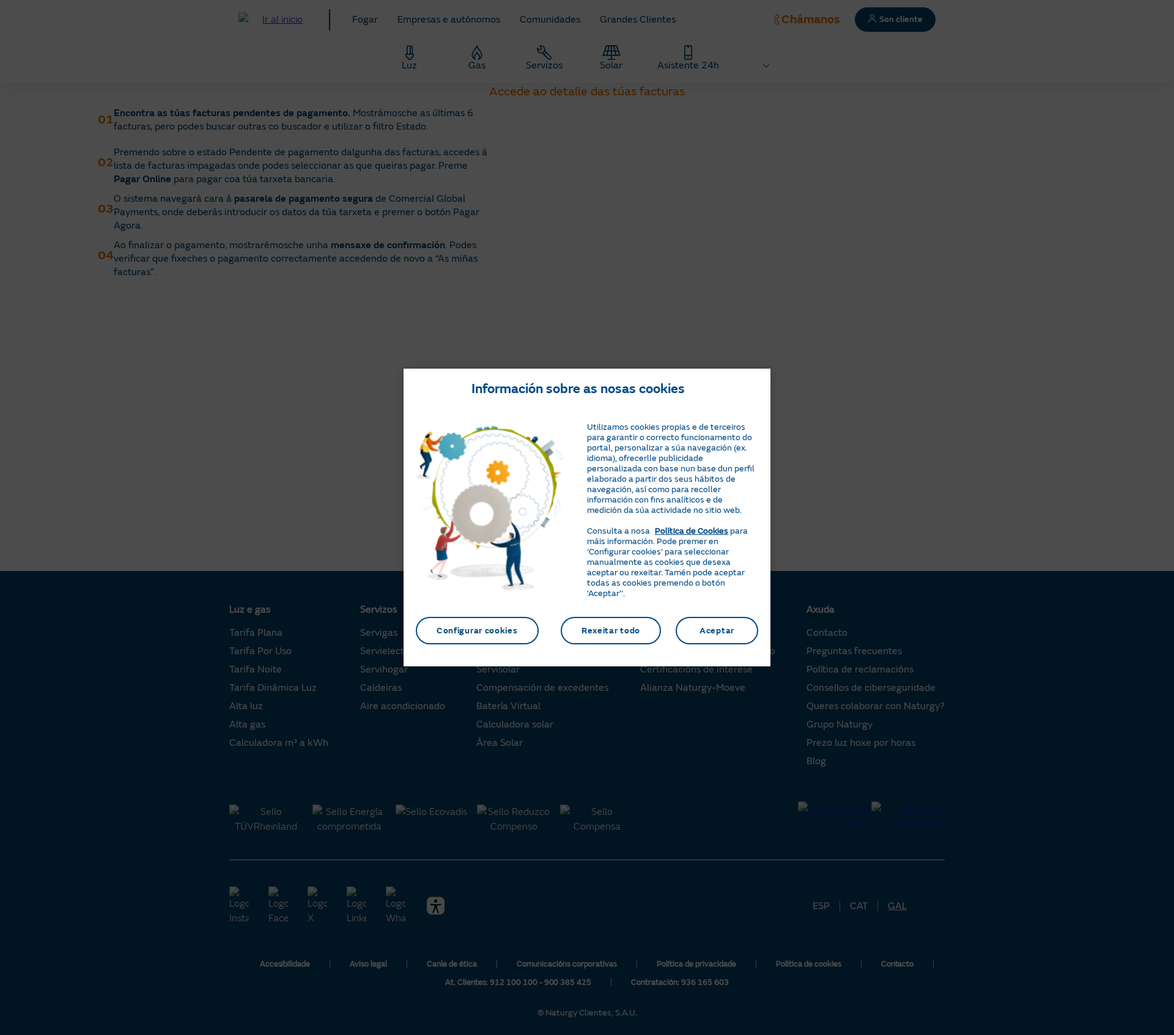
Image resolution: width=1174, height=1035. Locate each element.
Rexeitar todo (610, 630)
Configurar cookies (477, 630)
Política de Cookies (691, 531)
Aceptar (717, 630)
